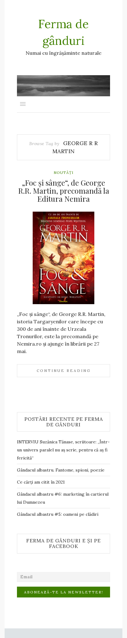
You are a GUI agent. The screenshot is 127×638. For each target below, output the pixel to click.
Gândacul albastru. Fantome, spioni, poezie (60, 470)
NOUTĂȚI (63, 172)
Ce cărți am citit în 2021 (41, 482)
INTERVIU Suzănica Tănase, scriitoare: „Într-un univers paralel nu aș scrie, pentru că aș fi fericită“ (63, 450)
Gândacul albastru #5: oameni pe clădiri (57, 514)
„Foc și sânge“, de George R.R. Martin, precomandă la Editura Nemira (63, 191)
